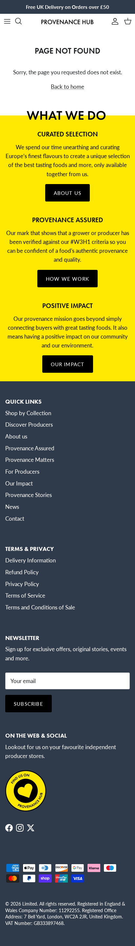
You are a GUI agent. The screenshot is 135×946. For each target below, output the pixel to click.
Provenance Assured (29, 448)
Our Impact (68, 364)
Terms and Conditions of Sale (40, 607)
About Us (68, 192)
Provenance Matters (29, 459)
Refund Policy (22, 572)
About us (16, 436)
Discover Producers (29, 424)
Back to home (67, 86)
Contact (14, 518)
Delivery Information (30, 560)
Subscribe (28, 703)
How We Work (67, 278)
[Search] (21, 21)
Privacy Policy (22, 584)
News (12, 506)
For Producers (22, 471)
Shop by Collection (28, 413)
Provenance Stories (28, 495)
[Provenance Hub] (67, 21)
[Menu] (7, 21)
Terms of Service (25, 595)
